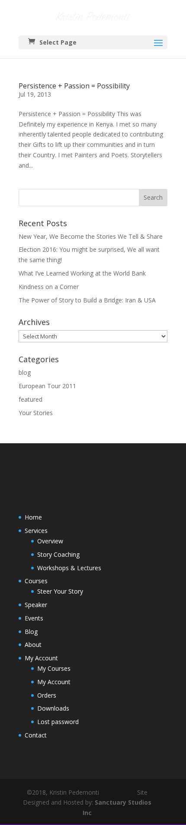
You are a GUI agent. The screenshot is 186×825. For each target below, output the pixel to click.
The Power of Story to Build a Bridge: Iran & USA (87, 300)
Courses (36, 581)
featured (30, 399)
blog (25, 372)
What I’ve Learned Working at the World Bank (82, 273)
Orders (46, 695)
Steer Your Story (60, 591)
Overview (50, 541)
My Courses (54, 668)
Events (34, 618)
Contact (36, 735)
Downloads (53, 708)
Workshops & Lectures (69, 568)
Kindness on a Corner (49, 287)
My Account (41, 658)
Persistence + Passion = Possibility (74, 86)
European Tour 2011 (47, 386)
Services (36, 530)
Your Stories (36, 413)
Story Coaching (58, 554)
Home (33, 517)
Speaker (36, 605)
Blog (31, 631)
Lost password (58, 722)
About (33, 644)
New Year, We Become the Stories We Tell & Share (91, 236)
